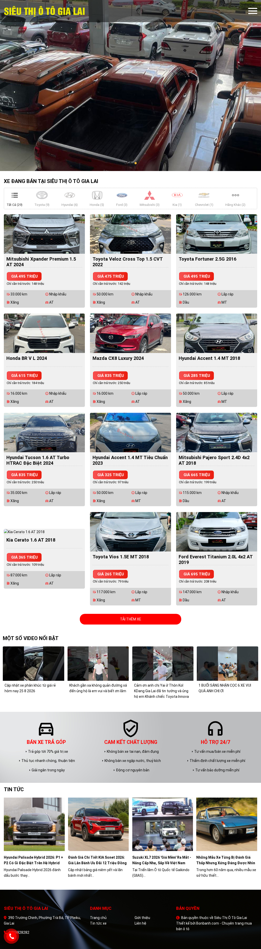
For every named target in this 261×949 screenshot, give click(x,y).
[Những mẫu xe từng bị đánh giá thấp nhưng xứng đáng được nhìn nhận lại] (226, 824)
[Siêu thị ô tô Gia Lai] (55, 11)
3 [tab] (135, 163)
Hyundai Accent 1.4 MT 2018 (209, 358)
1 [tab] (125, 163)
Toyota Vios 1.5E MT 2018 (121, 556)
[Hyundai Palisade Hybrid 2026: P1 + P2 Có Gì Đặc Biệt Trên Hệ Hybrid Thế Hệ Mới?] (34, 824)
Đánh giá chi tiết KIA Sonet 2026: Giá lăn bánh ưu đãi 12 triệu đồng (97, 860)
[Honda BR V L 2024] (44, 333)
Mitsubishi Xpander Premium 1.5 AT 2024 (41, 261)
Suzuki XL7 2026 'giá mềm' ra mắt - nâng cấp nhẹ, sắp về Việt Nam (161, 860)
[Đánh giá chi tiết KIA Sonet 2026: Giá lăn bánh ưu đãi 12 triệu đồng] (98, 824)
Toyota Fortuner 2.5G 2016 (207, 259)
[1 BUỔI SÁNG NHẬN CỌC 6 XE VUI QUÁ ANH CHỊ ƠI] (227, 663)
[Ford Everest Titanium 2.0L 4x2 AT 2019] (216, 531)
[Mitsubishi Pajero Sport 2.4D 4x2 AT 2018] (216, 432)
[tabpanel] (130, 85)
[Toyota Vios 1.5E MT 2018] (130, 531)
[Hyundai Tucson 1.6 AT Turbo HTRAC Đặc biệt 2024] (44, 432)
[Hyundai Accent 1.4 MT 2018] (216, 333)
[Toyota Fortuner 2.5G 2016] (216, 233)
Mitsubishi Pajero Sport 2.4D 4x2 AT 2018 (214, 460)
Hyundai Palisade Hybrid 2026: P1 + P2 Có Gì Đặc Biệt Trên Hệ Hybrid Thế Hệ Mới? (33, 860)
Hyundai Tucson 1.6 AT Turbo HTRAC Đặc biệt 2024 (37, 460)
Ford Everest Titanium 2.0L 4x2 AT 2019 (216, 559)
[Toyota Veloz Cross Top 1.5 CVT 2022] (130, 233)
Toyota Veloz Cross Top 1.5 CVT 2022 (128, 261)
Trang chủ (98, 918)
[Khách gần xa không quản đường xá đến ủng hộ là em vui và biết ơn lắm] (98, 663)
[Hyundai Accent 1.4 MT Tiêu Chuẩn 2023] (130, 432)
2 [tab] (130, 163)
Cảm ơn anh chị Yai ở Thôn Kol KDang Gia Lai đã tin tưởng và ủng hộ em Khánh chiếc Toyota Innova (161, 691)
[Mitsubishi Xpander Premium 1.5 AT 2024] (44, 233)
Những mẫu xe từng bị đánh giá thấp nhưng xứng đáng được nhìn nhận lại (225, 860)
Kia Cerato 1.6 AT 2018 (30, 540)
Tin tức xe (98, 923)
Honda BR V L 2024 (26, 358)
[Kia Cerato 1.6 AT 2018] (24, 531)
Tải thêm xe (130, 619)
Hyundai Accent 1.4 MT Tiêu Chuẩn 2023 (130, 460)
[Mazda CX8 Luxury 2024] (130, 333)
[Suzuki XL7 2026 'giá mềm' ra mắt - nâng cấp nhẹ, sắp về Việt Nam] (162, 824)
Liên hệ (140, 923)
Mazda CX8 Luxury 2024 (118, 358)
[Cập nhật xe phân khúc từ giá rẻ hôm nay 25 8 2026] (33, 663)
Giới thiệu (142, 918)
